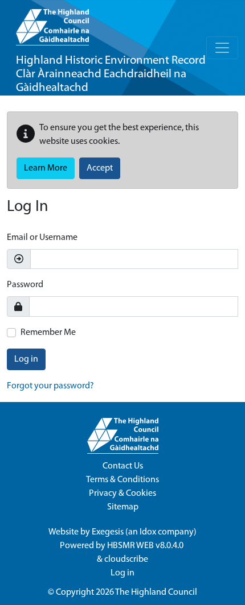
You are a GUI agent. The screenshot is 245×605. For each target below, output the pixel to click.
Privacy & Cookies (122, 493)
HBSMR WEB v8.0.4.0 (146, 545)
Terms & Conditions (122, 479)
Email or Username (42, 237)
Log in (26, 359)
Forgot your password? (50, 386)
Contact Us (123, 466)
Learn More (45, 168)
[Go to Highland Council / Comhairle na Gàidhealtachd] (52, 22)
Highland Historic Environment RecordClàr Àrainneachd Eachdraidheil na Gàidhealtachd (111, 74)
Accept (100, 168)
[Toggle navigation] (222, 47)
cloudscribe (126, 559)
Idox (148, 532)
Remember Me (48, 332)
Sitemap (122, 507)
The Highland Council (156, 592)
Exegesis (108, 532)
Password (25, 284)
